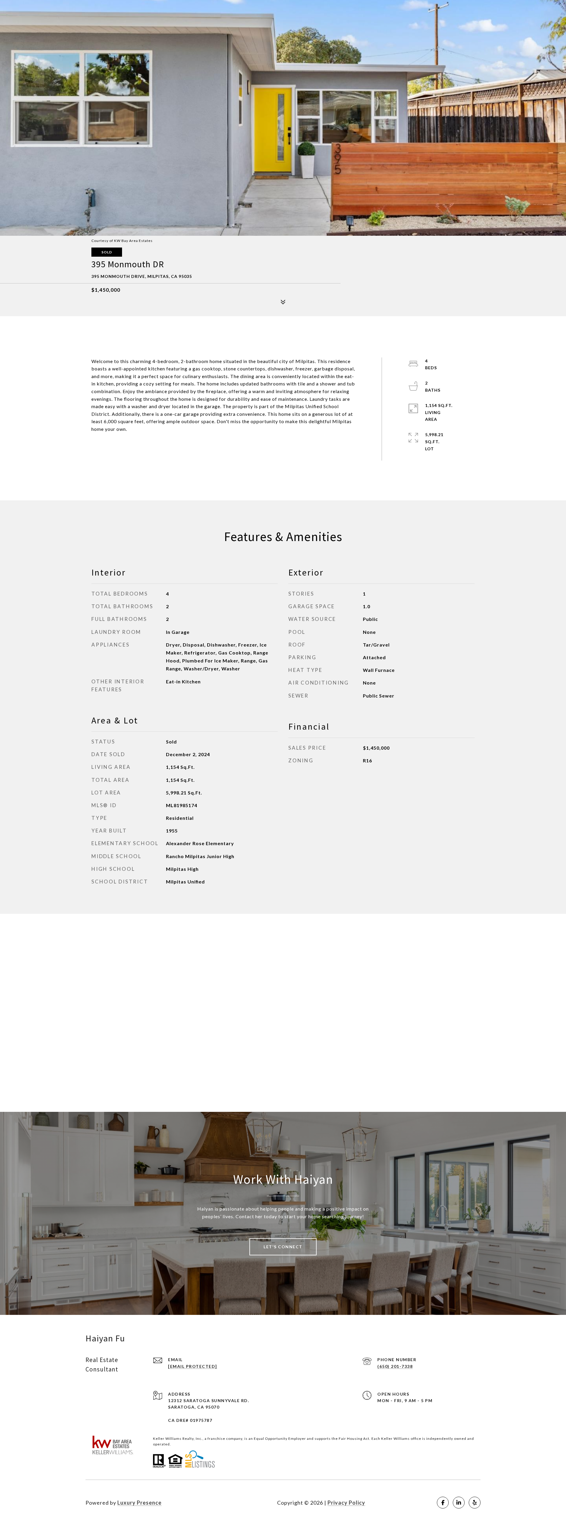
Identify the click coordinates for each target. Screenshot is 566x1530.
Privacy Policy (346, 1502)
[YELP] (475, 1502)
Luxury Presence (139, 1502)
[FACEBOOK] (443, 1502)
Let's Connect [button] (283, 1246)
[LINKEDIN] (459, 1502)
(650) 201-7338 (395, 1366)
